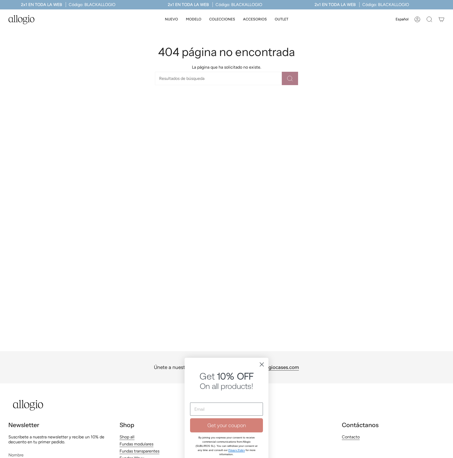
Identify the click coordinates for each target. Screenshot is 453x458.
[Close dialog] (261, 312)
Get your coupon (226, 373)
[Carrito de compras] (441, 19)
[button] (193, 19)
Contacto (351, 436)
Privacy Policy (236, 398)
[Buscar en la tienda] (290, 78)
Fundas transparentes (139, 451)
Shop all (127, 436)
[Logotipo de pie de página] (28, 405)
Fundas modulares (136, 444)
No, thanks (226, 417)
